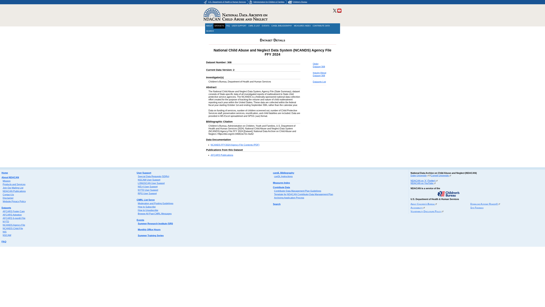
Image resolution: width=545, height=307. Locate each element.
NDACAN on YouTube (422, 183)
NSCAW (7, 235)
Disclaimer (8, 198)
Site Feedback (477, 208)
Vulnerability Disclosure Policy (426, 211)
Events (140, 220)
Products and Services (14, 184)
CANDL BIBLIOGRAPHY (281, 26)
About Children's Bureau (423, 204)
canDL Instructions (283, 176)
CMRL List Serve (146, 200)
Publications (222, 155)
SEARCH (210, 31)
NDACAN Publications (14, 191)
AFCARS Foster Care (14, 211)
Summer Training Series (151, 235)
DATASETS (219, 26)
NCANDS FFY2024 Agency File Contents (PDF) (235, 145)
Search (277, 204)
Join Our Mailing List (13, 188)
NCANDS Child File (13, 228)
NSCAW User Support (149, 180)
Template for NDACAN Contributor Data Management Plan (303, 194)
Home (5, 173)
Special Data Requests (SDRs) (153, 176)
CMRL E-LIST (254, 26)
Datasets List (319, 82)
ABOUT (209, 26)
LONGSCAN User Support (151, 183)
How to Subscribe (147, 207)
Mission (7, 181)
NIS (5, 232)
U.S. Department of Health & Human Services (227, 2)
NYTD (6, 221)
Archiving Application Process (289, 198)
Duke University (419, 175)
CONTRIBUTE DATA (321, 26)
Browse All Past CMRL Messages (155, 213)
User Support (144, 173)
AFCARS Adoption (12, 215)
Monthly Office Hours (149, 229)
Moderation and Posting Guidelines (155, 203)
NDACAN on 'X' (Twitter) (423, 181)
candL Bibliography (283, 173)
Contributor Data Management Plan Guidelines (297, 191)
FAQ (228, 26)
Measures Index (281, 183)
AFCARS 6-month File (14, 218)
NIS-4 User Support (148, 186)
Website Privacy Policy (14, 201)
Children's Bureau (300, 2)
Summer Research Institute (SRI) (155, 223)
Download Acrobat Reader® (484, 204)
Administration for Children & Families (268, 2)
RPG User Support (147, 193)
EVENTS (265, 26)
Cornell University (440, 175)
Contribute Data (281, 187)
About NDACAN (10, 177)
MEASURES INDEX (302, 26)
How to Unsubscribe (148, 210)
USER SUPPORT (239, 26)
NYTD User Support (148, 190)
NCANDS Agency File (14, 225)
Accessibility (417, 208)
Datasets (6, 208)
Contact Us (8, 194)
